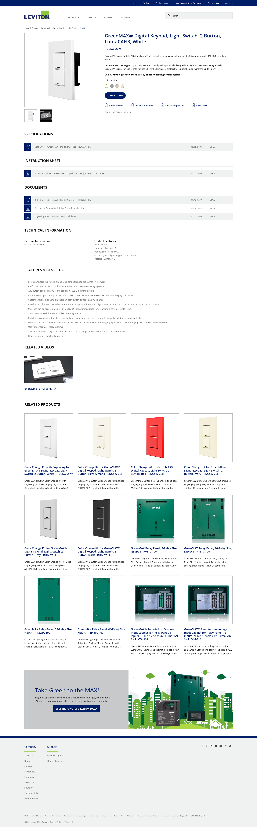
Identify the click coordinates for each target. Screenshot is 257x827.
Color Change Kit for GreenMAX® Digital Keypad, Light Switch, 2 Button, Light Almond (100, 470)
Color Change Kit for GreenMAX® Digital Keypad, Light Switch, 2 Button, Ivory (205, 470)
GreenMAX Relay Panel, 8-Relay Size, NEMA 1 (154, 549)
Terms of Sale (106, 816)
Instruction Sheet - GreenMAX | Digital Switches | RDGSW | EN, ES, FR (69, 173)
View (212, 146)
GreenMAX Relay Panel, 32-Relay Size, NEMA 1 (48, 630)
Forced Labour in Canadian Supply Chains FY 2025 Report (181, 816)
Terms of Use (93, 816)
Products (35, 28)
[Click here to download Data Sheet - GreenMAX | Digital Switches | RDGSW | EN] (27, 147)
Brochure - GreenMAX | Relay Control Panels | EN (59, 208)
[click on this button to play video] (46, 115)
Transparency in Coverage (75, 816)
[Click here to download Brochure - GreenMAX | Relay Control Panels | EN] (27, 208)
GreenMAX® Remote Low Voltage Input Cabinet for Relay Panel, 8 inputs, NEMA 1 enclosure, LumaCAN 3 (154, 634)
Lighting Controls (59, 28)
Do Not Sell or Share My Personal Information (43, 816)
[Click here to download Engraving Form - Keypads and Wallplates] (27, 216)
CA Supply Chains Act (147, 816)
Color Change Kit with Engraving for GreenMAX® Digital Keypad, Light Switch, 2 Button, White (48, 470)
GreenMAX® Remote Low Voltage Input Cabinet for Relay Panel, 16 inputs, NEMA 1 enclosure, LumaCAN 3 (207, 634)
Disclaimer (131, 816)
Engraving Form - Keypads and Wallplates (55, 216)
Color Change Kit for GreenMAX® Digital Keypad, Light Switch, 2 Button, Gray (45, 551)
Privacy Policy (119, 816)
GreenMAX (117, 65)
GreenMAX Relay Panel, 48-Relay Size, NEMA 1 (102, 630)
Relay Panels (72, 28)
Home (27, 28)
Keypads (83, 28)
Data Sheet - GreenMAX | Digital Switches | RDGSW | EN (63, 146)
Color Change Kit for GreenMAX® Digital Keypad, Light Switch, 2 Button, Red (152, 470)
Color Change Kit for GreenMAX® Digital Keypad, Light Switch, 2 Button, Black (99, 551)
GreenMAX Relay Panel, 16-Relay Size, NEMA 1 (208, 549)
